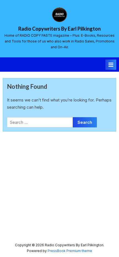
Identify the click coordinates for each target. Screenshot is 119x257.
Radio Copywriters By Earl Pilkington (59, 29)
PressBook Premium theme (70, 251)
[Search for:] (40, 122)
